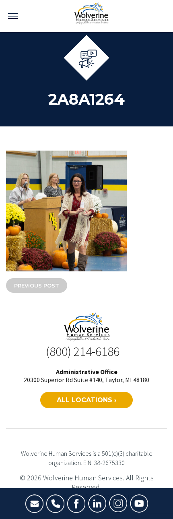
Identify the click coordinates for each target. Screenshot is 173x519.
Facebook (76, 503)
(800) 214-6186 (82, 351)
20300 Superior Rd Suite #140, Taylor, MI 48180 (86, 380)
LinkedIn (97, 503)
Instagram (118, 503)
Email (34, 503)
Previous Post (36, 285)
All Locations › (86, 400)
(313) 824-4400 (55, 503)
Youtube (139, 503)
